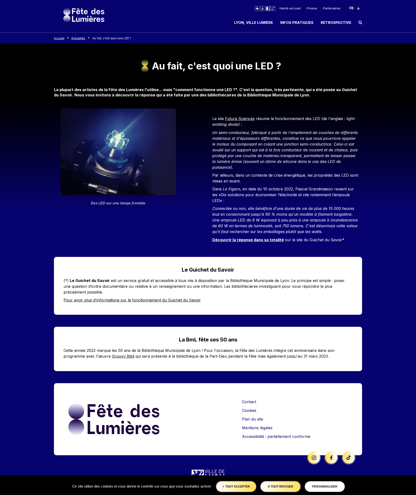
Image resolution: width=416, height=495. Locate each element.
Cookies (249, 410)
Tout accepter (237, 486)
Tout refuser (281, 486)
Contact (249, 401)
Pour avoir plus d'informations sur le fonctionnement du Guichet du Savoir (132, 300)
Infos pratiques (296, 22)
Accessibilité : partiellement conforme (276, 436)
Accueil (59, 38)
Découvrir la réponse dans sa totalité (248, 239)
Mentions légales (257, 427)
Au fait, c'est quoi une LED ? (111, 38)
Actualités (78, 38)
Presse (312, 8)
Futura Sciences (240, 118)
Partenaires (331, 8)
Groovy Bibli (123, 356)
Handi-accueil (290, 8)
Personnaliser (324, 486)
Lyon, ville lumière (253, 22)
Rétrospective (336, 22)
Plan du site (252, 419)
